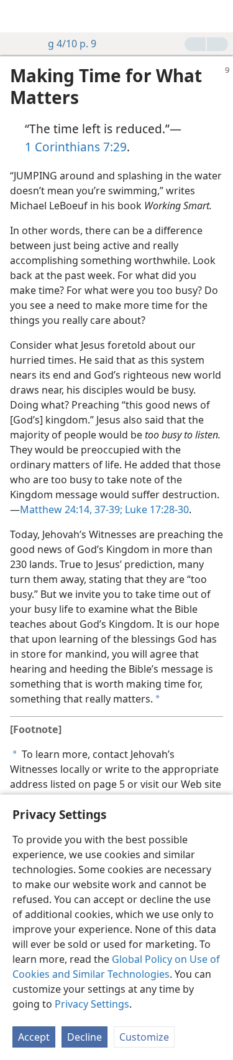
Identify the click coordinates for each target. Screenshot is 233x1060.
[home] (18, 16)
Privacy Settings (92, 1004)
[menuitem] (18, 16)
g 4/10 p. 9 (72, 43)
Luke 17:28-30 (155, 509)
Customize (144, 1037)
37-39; (107, 509)
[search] (217, 16)
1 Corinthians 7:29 (76, 146)
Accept (34, 1037)
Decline (84, 1037)
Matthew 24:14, (56, 509)
